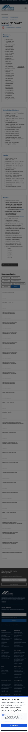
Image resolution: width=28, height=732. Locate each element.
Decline (14, 729)
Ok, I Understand (14, 725)
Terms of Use (10, 721)
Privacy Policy (4, 721)
